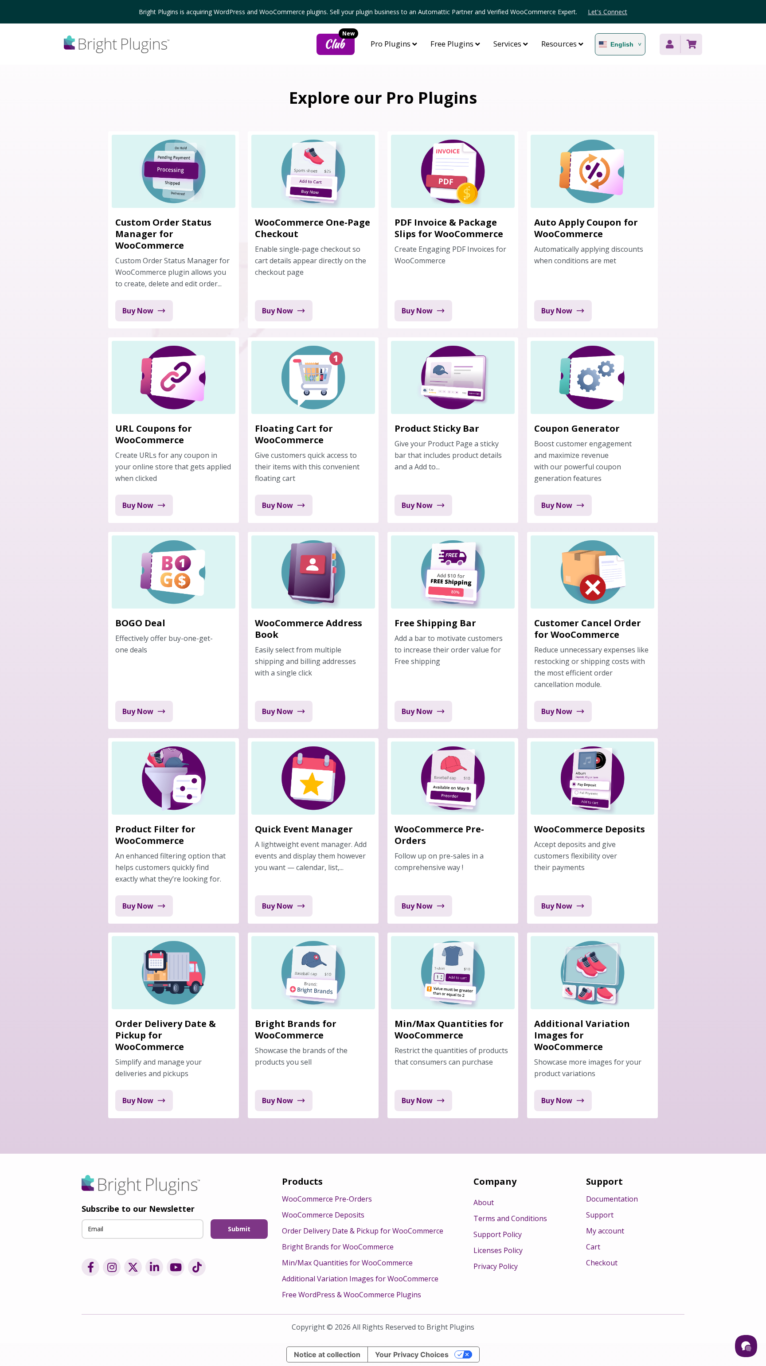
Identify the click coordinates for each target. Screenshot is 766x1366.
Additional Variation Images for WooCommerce (360, 1279)
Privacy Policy (495, 1266)
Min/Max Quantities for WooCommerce (347, 1263)
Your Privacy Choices (412, 1354)
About (483, 1202)
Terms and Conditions (510, 1218)
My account (605, 1231)
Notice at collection (327, 1354)
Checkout (601, 1263)
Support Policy (497, 1234)
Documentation (612, 1199)
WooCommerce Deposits (323, 1215)
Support (600, 1215)
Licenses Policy (498, 1250)
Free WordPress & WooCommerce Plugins (351, 1295)
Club (339, 43)
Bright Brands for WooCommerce (338, 1247)
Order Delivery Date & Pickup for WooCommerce (362, 1231)
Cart (593, 1247)
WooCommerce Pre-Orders (327, 1199)
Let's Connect (607, 12)
